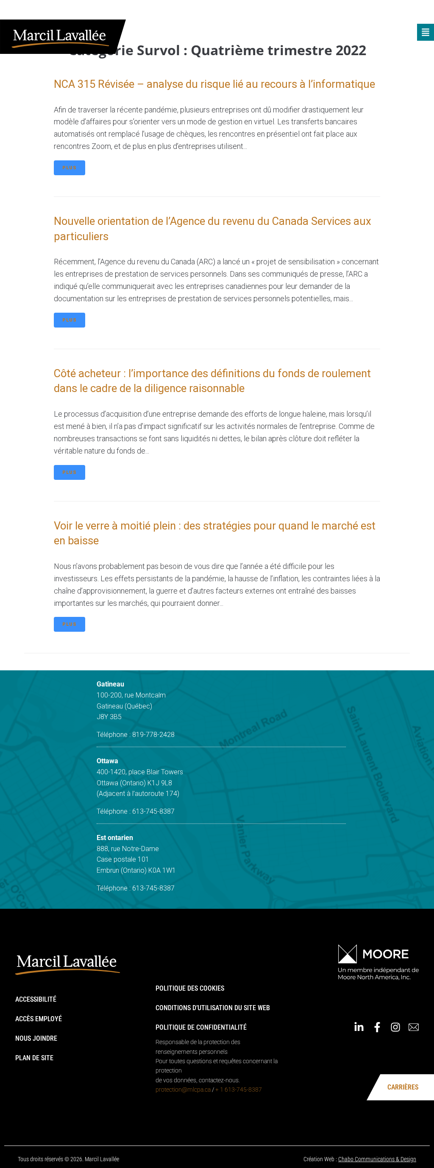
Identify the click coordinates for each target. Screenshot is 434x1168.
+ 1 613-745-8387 (238, 1089)
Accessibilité (35, 999)
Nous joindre (36, 1038)
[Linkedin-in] (367, 12)
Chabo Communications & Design (377, 1159)
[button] (425, 32)
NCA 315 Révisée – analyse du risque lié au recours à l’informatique (214, 84)
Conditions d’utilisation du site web (213, 1008)
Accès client (301, 12)
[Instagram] (404, 12)
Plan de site (34, 1058)
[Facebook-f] (386, 12)
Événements (256, 12)
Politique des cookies (190, 988)
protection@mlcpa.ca (183, 1089)
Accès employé (38, 1019)
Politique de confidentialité (201, 1027)
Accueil (220, 12)
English (339, 12)
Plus (69, 168)
